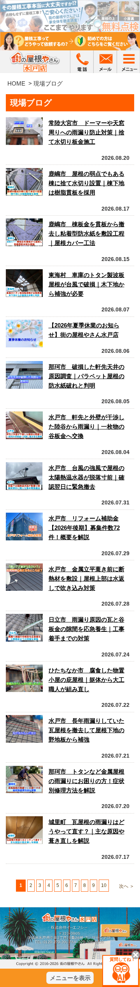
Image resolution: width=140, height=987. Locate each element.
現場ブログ (48, 83)
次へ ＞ (126, 886)
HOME (16, 83)
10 (104, 885)
